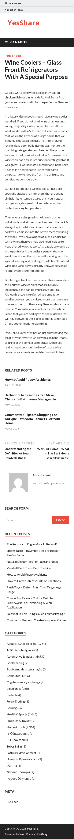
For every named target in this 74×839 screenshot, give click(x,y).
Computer (13, 675)
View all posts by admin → (48, 483)
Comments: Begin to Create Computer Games (36, 620)
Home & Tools (13, 56)
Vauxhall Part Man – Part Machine (29, 568)
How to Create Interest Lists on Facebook (34, 581)
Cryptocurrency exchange (23, 682)
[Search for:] (37, 520)
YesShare (23, 22)
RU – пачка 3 (15, 740)
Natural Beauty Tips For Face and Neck (32, 561)
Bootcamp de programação (24, 669)
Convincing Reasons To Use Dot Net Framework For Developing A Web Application (30, 602)
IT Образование (18, 733)
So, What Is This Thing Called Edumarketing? (36, 613)
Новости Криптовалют (22, 759)
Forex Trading (16, 701)
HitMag (43, 834)
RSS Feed (12, 801)
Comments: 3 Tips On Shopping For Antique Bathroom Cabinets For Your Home (32, 419)
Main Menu (18, 42)
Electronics (14, 688)
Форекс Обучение (19, 778)
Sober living (14, 746)
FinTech (12, 695)
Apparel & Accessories (21, 643)
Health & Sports (17, 714)
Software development (21, 753)
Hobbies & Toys (17, 720)
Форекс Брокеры (18, 772)
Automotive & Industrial (22, 656)
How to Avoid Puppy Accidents (28, 380)
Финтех (12, 765)
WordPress (26, 834)
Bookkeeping (15, 663)
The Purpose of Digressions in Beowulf (32, 544)
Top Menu (15, 3)
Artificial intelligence (20, 650)
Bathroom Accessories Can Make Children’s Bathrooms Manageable (30, 397)
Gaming (12, 708)
